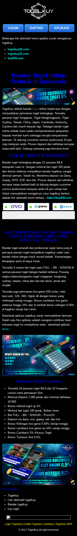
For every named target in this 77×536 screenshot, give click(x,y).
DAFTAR (36, 28)
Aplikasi (48, 524)
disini (5, 329)
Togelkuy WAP (63, 524)
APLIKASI (61, 28)
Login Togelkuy (13, 524)
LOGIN (13, 28)
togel (35, 108)
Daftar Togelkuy (33, 524)
